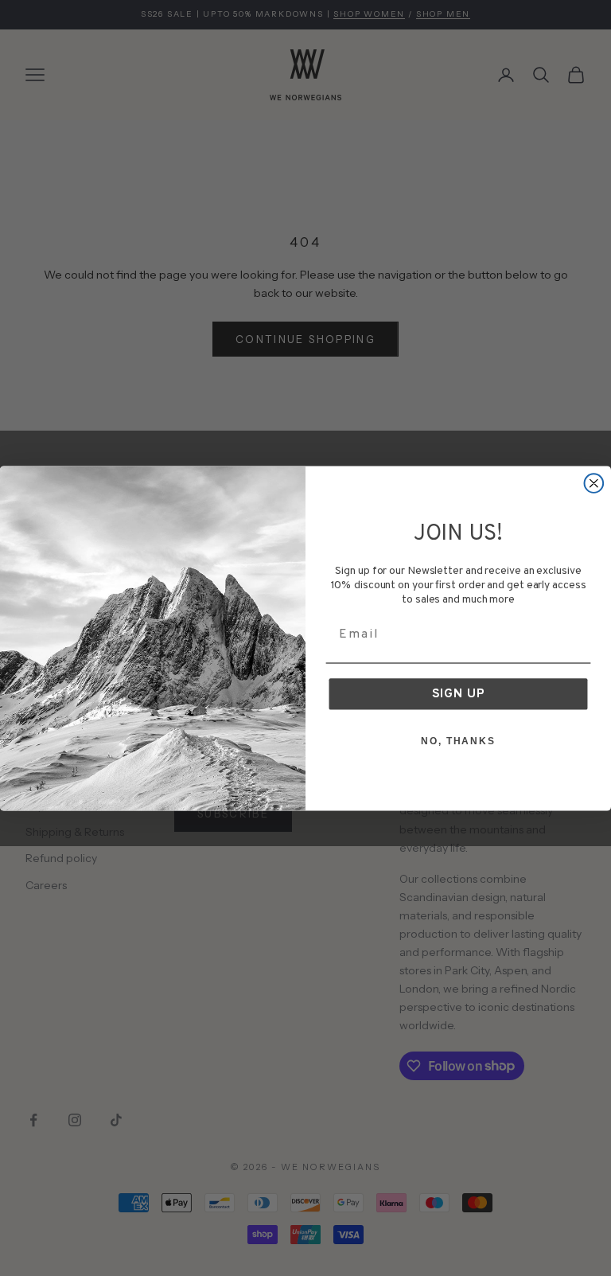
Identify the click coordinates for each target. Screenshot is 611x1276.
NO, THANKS (458, 741)
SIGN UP (458, 694)
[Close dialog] (594, 483)
